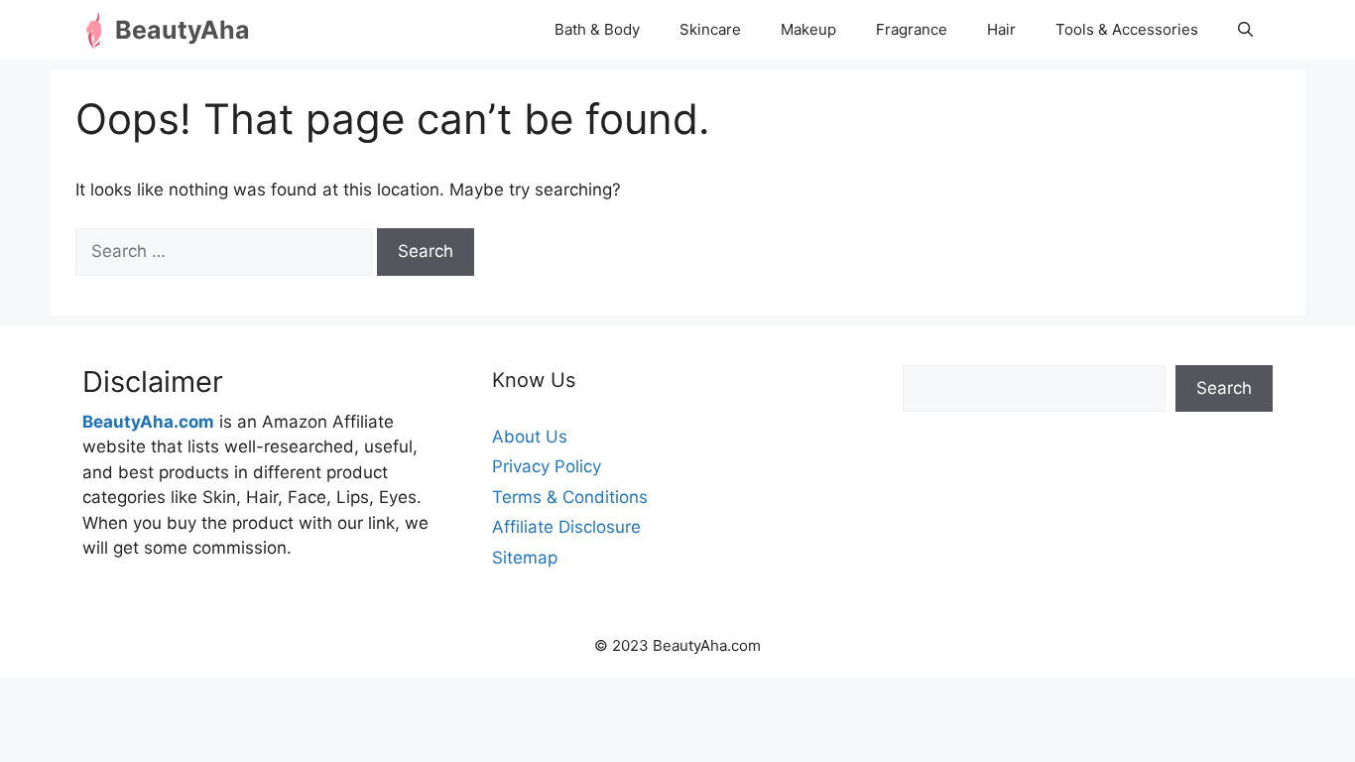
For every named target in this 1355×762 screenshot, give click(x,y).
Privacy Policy (546, 466)
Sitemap (524, 558)
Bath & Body (597, 29)
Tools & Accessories (1126, 29)
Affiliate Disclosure (566, 527)
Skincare (710, 29)
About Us (529, 436)
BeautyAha (182, 30)
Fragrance (911, 29)
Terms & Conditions (570, 497)
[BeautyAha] (98, 30)
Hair (1001, 29)
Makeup (808, 29)
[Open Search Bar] (1245, 30)
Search (1224, 388)
